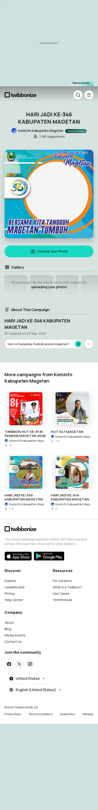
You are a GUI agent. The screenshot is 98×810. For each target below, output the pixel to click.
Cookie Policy (67, 714)
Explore (10, 581)
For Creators (62, 581)
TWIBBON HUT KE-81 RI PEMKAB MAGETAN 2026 (25, 434)
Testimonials (62, 600)
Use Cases (61, 593)
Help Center (14, 600)
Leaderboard (14, 587)
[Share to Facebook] (9, 664)
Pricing (10, 593)
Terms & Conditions (40, 714)
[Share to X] (19, 664)
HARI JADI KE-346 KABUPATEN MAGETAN (24, 497)
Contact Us (13, 641)
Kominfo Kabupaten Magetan (28, 440)
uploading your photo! (49, 287)
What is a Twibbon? (67, 587)
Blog (8, 629)
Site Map (88, 714)
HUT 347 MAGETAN (67, 432)
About (9, 622)
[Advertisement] (49, 45)
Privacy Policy (13, 714)
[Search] (78, 94)
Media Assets (15, 635)
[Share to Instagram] (30, 664)
